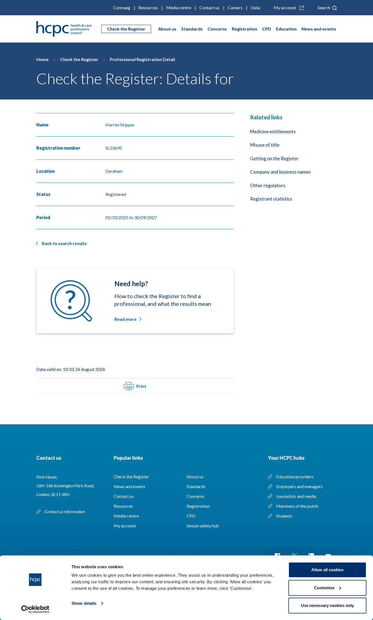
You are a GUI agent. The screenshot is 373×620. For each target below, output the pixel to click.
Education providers (295, 476)
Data (255, 7)
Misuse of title (264, 145)
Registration (244, 28)
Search (324, 7)
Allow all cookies (327, 569)
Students (284, 515)
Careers (235, 7)
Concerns (217, 28)
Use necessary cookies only (327, 605)
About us (167, 28)
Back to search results (64, 243)
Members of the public (297, 506)
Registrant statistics (271, 199)
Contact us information (65, 511)
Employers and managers (299, 486)
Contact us (209, 7)
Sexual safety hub (203, 525)
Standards (192, 28)
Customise (324, 587)
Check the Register (126, 28)
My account (285, 7)
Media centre (178, 7)
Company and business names (280, 172)
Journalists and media (296, 496)
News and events (318, 28)
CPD (266, 28)
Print (141, 386)
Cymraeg (121, 7)
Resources (148, 7)
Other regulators (267, 185)
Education (286, 28)
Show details (84, 603)
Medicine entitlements (273, 131)
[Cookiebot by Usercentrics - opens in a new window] (35, 609)
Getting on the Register (274, 158)
